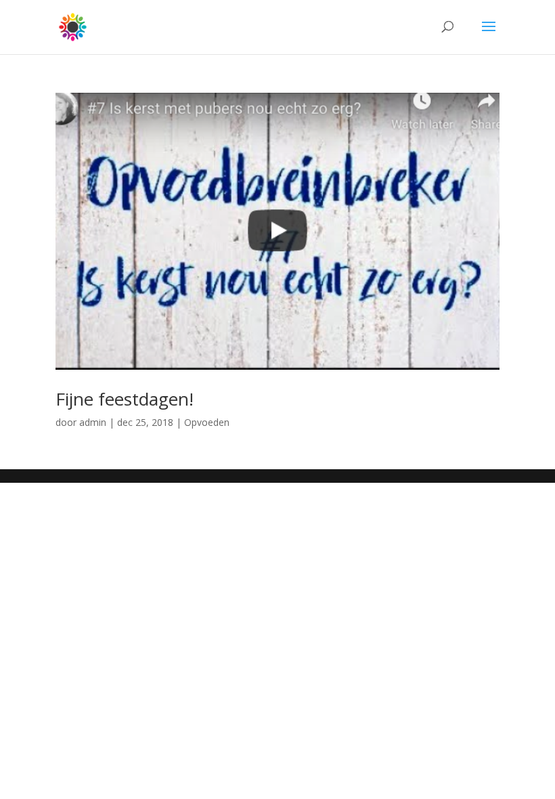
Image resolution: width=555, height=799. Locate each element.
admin (92, 422)
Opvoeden (206, 422)
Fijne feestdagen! (125, 399)
